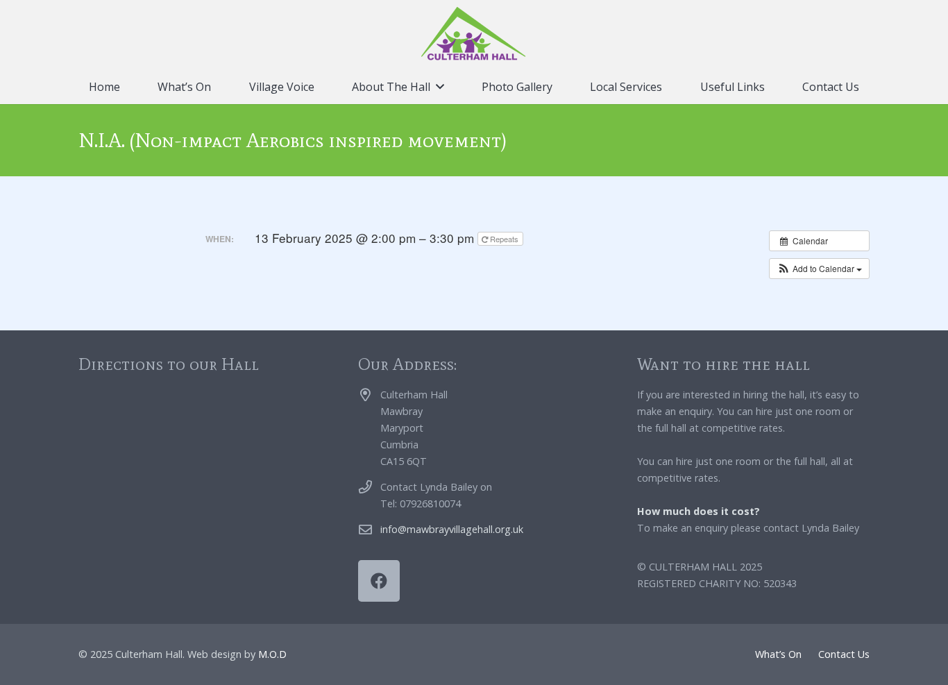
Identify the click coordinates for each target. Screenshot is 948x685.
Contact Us (844, 654)
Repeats (504, 238)
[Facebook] (379, 581)
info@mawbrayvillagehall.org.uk (451, 529)
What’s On (778, 654)
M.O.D (272, 654)
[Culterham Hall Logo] (473, 34)
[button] (440, 86)
